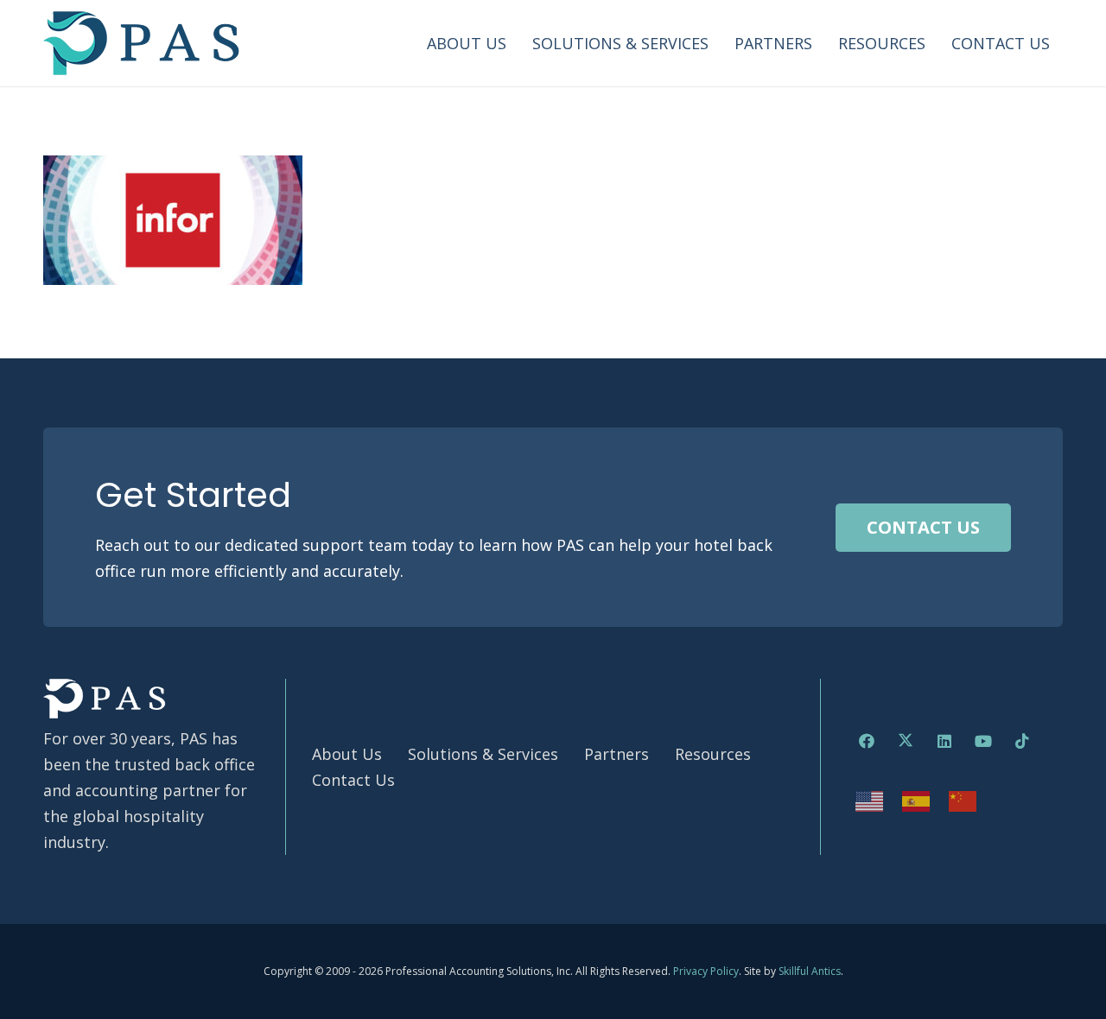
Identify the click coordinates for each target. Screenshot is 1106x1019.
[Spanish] (916, 799)
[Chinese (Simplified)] (963, 799)
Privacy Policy (706, 971)
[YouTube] (982, 741)
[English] (870, 799)
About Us (347, 754)
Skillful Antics (810, 971)
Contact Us (353, 779)
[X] (905, 741)
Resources (713, 754)
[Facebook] (866, 741)
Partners (616, 754)
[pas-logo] (141, 43)
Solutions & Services (483, 754)
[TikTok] (1021, 741)
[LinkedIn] (944, 741)
